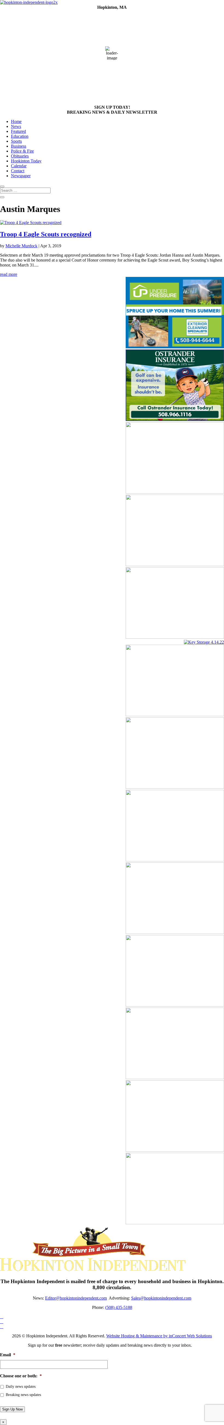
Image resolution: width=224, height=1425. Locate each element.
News (16, 126)
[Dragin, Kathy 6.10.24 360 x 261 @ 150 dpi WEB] (175, 1222)
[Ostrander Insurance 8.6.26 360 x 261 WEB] (175, 419)
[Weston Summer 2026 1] (175, 564)
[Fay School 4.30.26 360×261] (175, 860)
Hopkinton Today (26, 161)
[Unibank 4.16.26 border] (175, 787)
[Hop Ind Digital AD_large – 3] (175, 492)
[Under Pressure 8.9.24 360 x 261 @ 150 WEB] (175, 347)
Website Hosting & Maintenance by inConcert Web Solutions (159, 1336)
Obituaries (20, 156)
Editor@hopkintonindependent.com (76, 1298)
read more (8, 274)
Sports (16, 141)
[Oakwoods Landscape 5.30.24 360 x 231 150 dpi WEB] (175, 714)
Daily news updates (21, 1386)
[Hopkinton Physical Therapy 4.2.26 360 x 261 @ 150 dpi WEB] (175, 932)
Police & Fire (22, 151)
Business (18, 146)
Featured (18, 131)
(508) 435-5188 (118, 1307)
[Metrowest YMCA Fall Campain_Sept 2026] (175, 1150)
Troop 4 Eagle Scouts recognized (45, 234)
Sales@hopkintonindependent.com (161, 1298)
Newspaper (21, 175)
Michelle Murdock (21, 245)
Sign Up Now (12, 1409)
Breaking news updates (23, 1395)
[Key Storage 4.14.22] (204, 642)
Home (16, 121)
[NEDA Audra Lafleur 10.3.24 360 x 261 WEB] (175, 1077)
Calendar (18, 166)
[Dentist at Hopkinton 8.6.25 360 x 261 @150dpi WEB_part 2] (175, 1005)
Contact (17, 170)
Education (19, 136)
